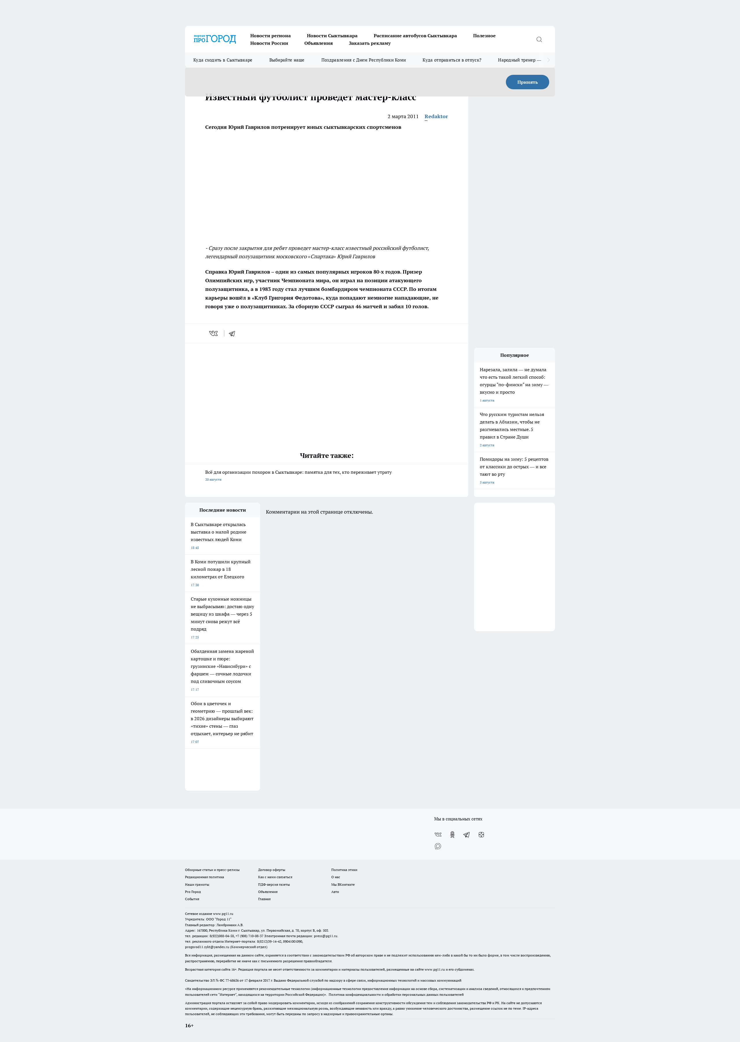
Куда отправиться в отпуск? (452, 60)
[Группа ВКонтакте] (438, 834)
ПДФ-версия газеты (274, 884)
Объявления (318, 43)
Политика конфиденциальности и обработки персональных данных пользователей (396, 994)
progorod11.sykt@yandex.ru (207, 947)
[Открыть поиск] (539, 39)
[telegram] (234, 333)
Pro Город (193, 891)
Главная (264, 899)
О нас (335, 877)
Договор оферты (271, 870)
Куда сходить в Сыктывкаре (223, 60)
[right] (548, 60)
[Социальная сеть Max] (438, 846)
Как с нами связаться (275, 877)
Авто (335, 891)
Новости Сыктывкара (332, 35)
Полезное (484, 35)
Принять (527, 82)
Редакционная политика (204, 877)
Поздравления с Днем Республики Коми (363, 60)
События (192, 899)
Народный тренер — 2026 (525, 60)
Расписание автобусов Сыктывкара (415, 35)
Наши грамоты (197, 884)
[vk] (214, 333)
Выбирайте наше (287, 60)
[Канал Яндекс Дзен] (481, 834)
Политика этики (344, 870)
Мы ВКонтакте (343, 884)
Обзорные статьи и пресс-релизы (212, 870)
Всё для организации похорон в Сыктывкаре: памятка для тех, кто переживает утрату (298, 475)
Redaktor (436, 116)
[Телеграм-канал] (467, 834)
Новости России (269, 43)
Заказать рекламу (370, 43)
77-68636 (232, 980)
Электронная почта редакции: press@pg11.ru (300, 936)
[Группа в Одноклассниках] (452, 834)
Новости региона (270, 35)
